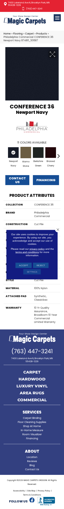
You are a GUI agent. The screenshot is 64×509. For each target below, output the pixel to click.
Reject (41, 265)
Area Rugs (32, 393)
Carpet (29, 33)
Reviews (32, 461)
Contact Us (17, 180)
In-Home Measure (32, 430)
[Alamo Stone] (26, 152)
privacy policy (37, 248)
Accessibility (19, 490)
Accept (23, 265)
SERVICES (32, 412)
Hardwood (32, 379)
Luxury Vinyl (32, 386)
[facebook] (32, 500)
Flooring (18, 33)
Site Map (31, 490)
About (32, 451)
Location (32, 457)
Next (58, 154)
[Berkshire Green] (38, 152)
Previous (5, 154)
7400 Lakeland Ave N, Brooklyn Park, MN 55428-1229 (29, 4)
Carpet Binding (32, 418)
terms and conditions (27, 251)
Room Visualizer (32, 434)
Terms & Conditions (32, 495)
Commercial (32, 400)
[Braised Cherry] (50, 152)
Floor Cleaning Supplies (32, 422)
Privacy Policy (44, 490)
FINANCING (45, 180)
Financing (32, 438)
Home (7, 33)
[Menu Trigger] (57, 17)
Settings (32, 271)
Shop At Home (32, 426)
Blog (32, 465)
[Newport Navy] (13, 152)
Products (41, 33)
